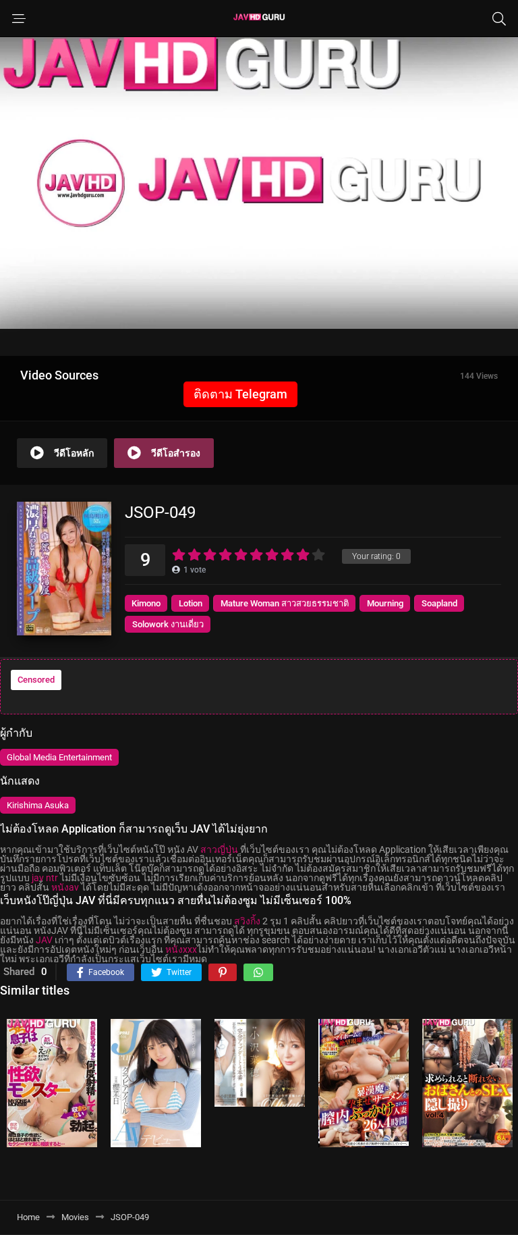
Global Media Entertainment (59, 757)
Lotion (190, 603)
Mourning (385, 603)
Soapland (439, 603)
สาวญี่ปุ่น (219, 849)
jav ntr (45, 877)
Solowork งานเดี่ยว (168, 624)
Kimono (146, 603)
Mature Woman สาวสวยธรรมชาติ (285, 603)
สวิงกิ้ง (247, 921)
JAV (44, 940)
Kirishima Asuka (38, 805)
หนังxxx (181, 949)
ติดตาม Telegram (240, 394)
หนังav (65, 887)
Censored (36, 680)
